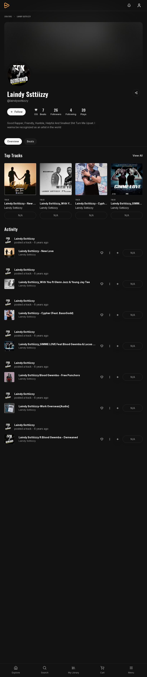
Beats (30, 141)
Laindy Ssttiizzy (24, 238)
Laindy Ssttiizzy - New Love (36, 251)
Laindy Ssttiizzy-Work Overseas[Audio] (44, 406)
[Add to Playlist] (117, 252)
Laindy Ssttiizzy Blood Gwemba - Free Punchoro (49, 375)
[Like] (101, 252)
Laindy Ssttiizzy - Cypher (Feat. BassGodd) (46, 313)
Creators (8, 16)
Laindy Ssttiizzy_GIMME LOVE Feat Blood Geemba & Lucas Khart (59, 344)
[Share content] (136, 92)
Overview (13, 141)
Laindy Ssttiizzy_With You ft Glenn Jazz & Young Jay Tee (54, 282)
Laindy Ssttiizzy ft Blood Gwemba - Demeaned (48, 437)
